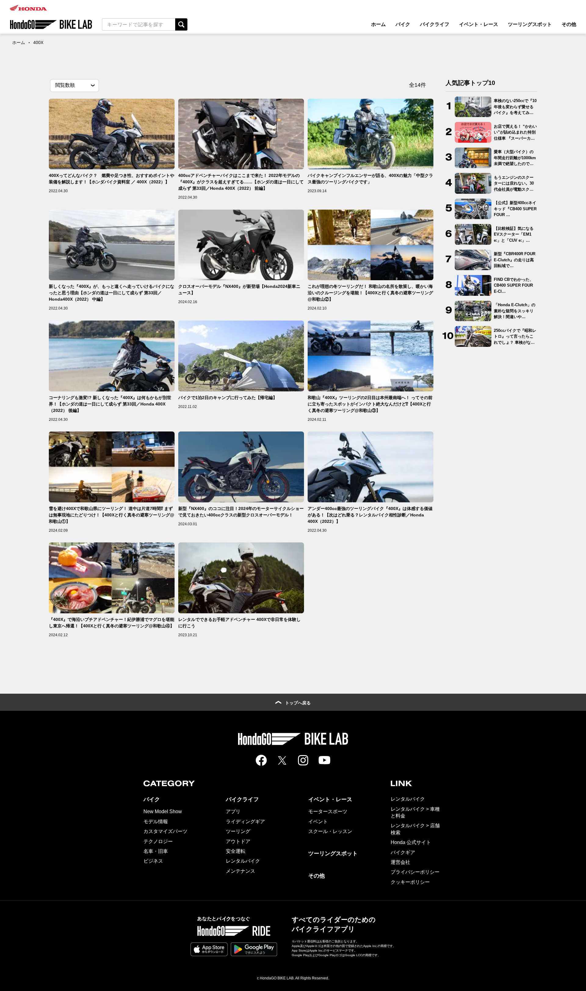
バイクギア (403, 852)
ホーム (378, 24)
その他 (569, 24)
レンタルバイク (243, 861)
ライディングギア (245, 821)
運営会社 (400, 862)
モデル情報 (155, 821)
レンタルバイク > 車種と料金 (415, 812)
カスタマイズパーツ (165, 831)
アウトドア (238, 841)
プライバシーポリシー (415, 872)
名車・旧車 (155, 851)
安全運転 (235, 851)
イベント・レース (478, 24)
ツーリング (238, 831)
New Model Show (162, 811)
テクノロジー (158, 841)
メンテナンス (240, 871)
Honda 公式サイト (411, 842)
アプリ (233, 811)
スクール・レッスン (330, 831)
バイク (403, 24)
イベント (318, 821)
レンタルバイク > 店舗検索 (415, 829)
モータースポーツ (327, 811)
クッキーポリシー (410, 882)
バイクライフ (434, 24)
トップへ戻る (298, 702)
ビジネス (153, 861)
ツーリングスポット (530, 24)
